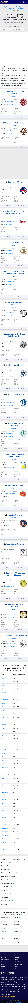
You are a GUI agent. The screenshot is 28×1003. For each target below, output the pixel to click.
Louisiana (4, 696)
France (16, 966)
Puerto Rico (4, 842)
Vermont (4, 824)
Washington (4, 817)
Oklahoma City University (14, 394)
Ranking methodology (8, 996)
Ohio (3, 760)
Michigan (4, 756)
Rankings (20, 117)
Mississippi (4, 706)
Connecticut (5, 821)
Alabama (4, 724)
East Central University (14, 486)
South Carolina (5, 763)
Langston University (14, 515)
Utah (3, 746)
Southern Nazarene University (14, 605)
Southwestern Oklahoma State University (14, 335)
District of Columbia (7, 796)
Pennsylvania (5, 792)
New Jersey (4, 806)
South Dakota (5, 717)
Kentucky (4, 731)
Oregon (3, 810)
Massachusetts (5, 828)
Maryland (4, 799)
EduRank (21, 22)
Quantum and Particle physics (16, 7)
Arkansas (4, 681)
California (4, 803)
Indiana (3, 728)
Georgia (4, 753)
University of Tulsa (14, 182)
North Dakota (5, 749)
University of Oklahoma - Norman (14, 93)
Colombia (17, 961)
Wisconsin (4, 739)
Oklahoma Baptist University (14, 635)
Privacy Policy (17, 1002)
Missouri (4, 689)
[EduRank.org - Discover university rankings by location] (4, 1)
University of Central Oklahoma (14, 304)
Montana (4, 771)
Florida (3, 788)
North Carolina (5, 774)
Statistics (6, 117)
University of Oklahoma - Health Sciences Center (14, 212)
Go (25, 29)
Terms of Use (10, 1002)
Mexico (17, 959)
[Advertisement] (14, 49)
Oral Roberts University (14, 365)
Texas (3, 685)
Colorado (4, 703)
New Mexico (5, 699)
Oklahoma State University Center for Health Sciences (14, 272)
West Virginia (5, 767)
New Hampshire (6, 835)
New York (4, 813)
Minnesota (4, 735)
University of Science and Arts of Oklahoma (14, 574)
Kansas (3, 678)
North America (10, 8)
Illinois (3, 714)
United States (19, 8)
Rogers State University (14, 544)
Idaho (3, 781)
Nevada (3, 785)
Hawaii (3, 849)
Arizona (3, 742)
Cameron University (14, 242)
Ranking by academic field (14, 26)
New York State (5, 959)
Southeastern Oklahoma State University (14, 455)
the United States (9, 101)
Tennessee (4, 721)
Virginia (3, 778)
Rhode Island (5, 831)
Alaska (3, 846)
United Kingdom (19, 964)
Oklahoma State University (14, 123)
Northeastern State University (14, 424)
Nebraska (4, 692)
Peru (16, 968)
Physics (6, 7)
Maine (3, 838)
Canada (17, 957)
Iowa (3, 710)
